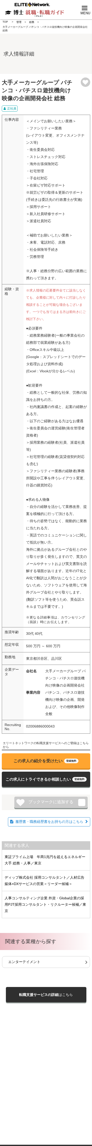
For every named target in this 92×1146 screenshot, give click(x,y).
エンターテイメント (24, 962)
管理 (18, 22)
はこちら (46, 995)
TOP (5, 21)
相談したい (45, 779)
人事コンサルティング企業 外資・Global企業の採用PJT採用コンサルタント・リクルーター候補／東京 (45, 904)
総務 (31, 22)
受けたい (45, 761)
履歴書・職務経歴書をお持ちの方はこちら (49, 822)
